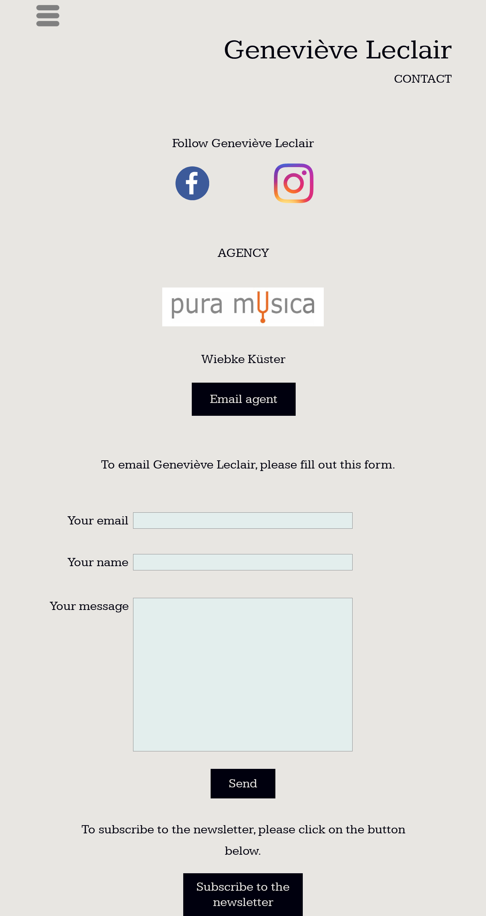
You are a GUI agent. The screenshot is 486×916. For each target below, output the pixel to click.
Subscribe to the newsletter (243, 894)
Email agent (244, 399)
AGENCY (243, 253)
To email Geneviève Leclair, (175, 464)
